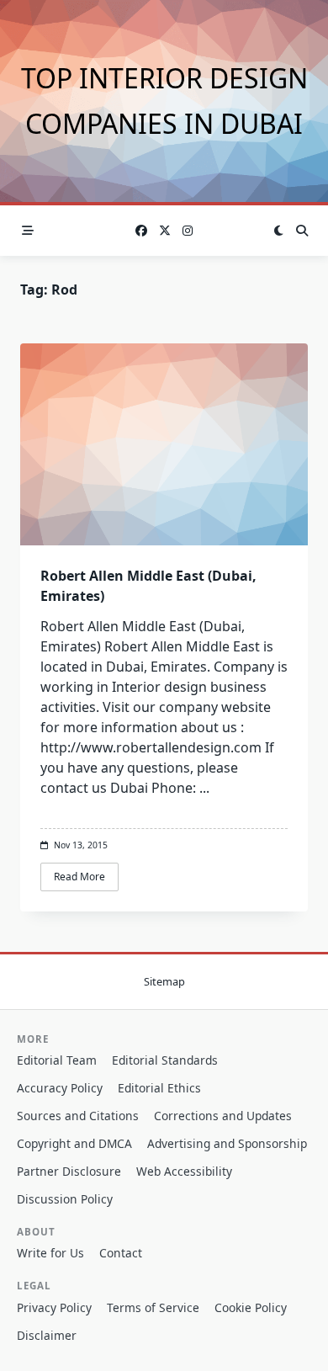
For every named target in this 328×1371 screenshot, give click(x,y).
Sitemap (164, 981)
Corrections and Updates (223, 1116)
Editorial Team (57, 1060)
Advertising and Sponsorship (227, 1143)
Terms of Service (153, 1307)
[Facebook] (141, 231)
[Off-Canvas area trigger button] (27, 230)
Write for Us (50, 1253)
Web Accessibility (184, 1171)
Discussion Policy (65, 1199)
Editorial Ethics (159, 1088)
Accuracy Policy (60, 1088)
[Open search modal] (302, 230)
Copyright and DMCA (74, 1143)
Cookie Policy (250, 1307)
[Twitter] (165, 231)
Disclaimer (47, 1335)
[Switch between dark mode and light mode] (278, 230)
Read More (79, 876)
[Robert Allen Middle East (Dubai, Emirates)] (164, 444)
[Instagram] (188, 231)
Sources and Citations (78, 1116)
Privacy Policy (54, 1307)
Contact (120, 1253)
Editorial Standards (165, 1060)
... (204, 787)
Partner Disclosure (69, 1171)
